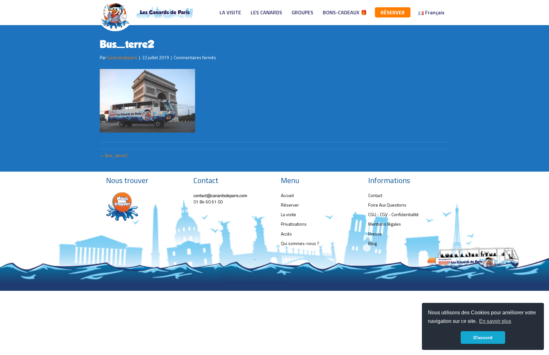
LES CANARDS (266, 12)
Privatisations (294, 224)
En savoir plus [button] (495, 321)
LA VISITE (230, 12)
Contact (375, 195)
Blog (372, 243)
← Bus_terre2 (113, 155)
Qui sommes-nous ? (300, 243)
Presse (375, 233)
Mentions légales (384, 224)
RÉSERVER (393, 12)
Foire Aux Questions (387, 204)
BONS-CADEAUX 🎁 (345, 12)
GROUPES (302, 12)
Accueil (287, 195)
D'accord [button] (482, 337)
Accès (286, 233)
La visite (288, 214)
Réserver (290, 204)
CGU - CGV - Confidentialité (393, 214)
